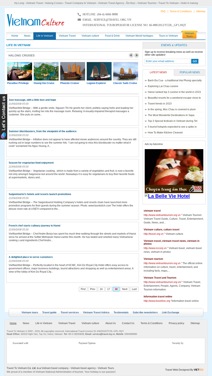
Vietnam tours (30, 312)
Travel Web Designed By (184, 369)
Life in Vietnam (18, 45)
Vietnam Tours (106, 368)
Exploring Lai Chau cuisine (163, 86)
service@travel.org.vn (104, 334)
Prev (131, 55)
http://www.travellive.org (157, 300)
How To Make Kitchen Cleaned (165, 132)
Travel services (70, 312)
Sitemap (200, 11)
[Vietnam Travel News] (35, 20)
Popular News (190, 72)
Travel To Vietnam (168, 3)
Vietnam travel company (55, 368)
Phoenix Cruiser (69, 83)
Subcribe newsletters (145, 312)
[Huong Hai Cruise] (46, 71)
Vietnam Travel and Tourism (160, 277)
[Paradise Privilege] (19, 71)
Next (136, 55)
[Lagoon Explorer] (99, 71)
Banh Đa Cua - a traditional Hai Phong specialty (175, 80)
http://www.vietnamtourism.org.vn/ (162, 282)
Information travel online (158, 296)
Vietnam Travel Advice (96, 312)
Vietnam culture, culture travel (161, 229)
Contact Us (128, 323)
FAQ (163, 11)
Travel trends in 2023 (160, 103)
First (83, 289)
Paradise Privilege (18, 83)
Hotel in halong (189, 3)
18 (116, 289)
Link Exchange (170, 312)
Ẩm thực (130, 3)
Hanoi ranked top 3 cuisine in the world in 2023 (174, 92)
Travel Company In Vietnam (80, 3)
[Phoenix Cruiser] (72, 71)
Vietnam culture (90, 323)
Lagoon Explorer (96, 83)
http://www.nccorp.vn (155, 248)
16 (101, 289)
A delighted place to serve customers (31, 257)
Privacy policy (176, 323)
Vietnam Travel (34, 3)
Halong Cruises (54, 3)
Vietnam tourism (153, 258)
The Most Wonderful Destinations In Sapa (171, 115)
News (26, 323)
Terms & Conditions (181, 11)
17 (108, 289)
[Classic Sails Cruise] (125, 71)
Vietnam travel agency (83, 368)
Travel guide (49, 312)
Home (13, 323)
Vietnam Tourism (146, 3)
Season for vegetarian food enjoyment (31, 162)
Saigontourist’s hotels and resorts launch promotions (40, 194)
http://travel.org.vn (154, 233)
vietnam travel (152, 210)
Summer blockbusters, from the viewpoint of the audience (43, 131)
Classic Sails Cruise (125, 83)
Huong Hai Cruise (44, 83)
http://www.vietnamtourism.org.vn (162, 215)
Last (134, 289)
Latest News (158, 72)
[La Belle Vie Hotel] (175, 196)
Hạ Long (19, 3)
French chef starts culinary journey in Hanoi (34, 225)
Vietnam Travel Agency (111, 3)
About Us (110, 323)
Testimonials (121, 312)
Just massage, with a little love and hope (32, 99)
